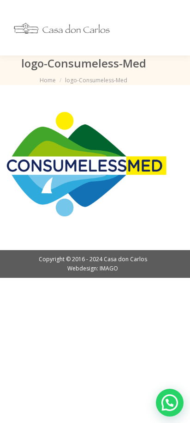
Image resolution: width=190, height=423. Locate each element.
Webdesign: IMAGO (92, 268)
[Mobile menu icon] (170, 27)
